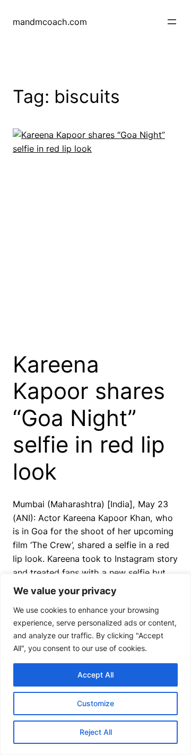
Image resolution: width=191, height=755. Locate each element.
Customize (95, 703)
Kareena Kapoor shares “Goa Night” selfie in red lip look (89, 418)
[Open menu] (172, 21)
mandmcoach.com (50, 21)
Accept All (95, 674)
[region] (95, 664)
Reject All (96, 731)
